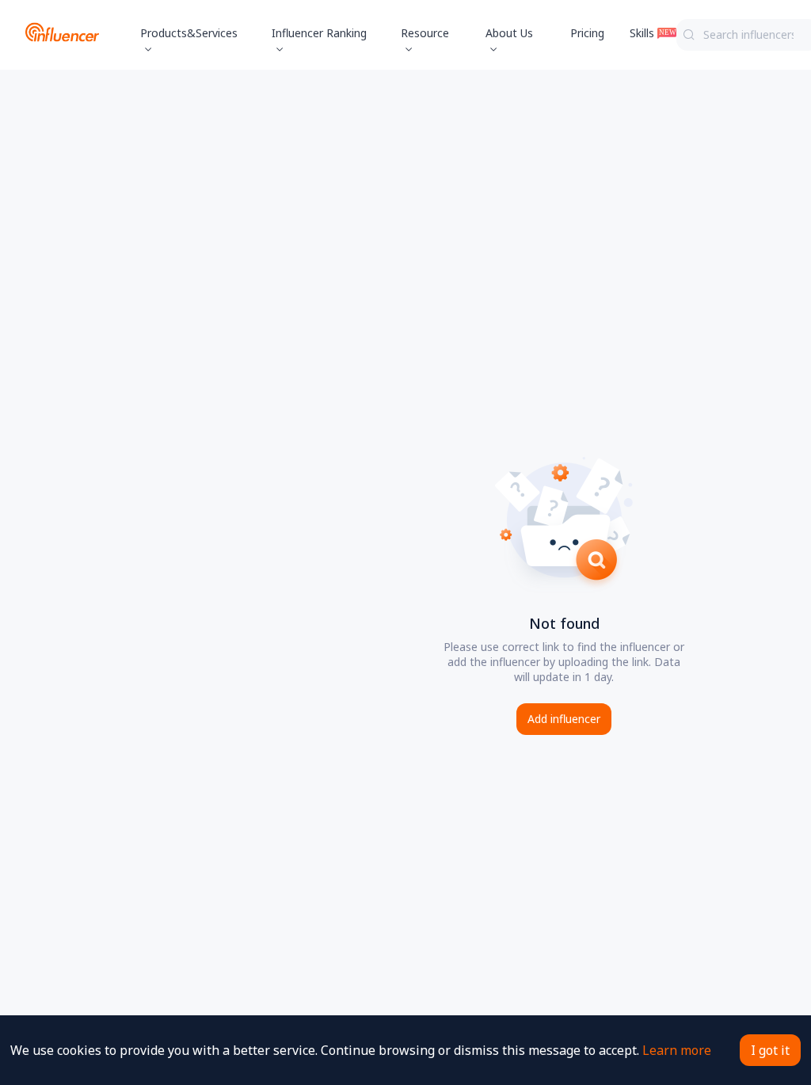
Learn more (676, 1050)
